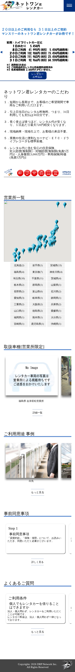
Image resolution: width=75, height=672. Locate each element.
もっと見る (37, 492)
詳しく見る (37, 562)
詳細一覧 (37, 412)
